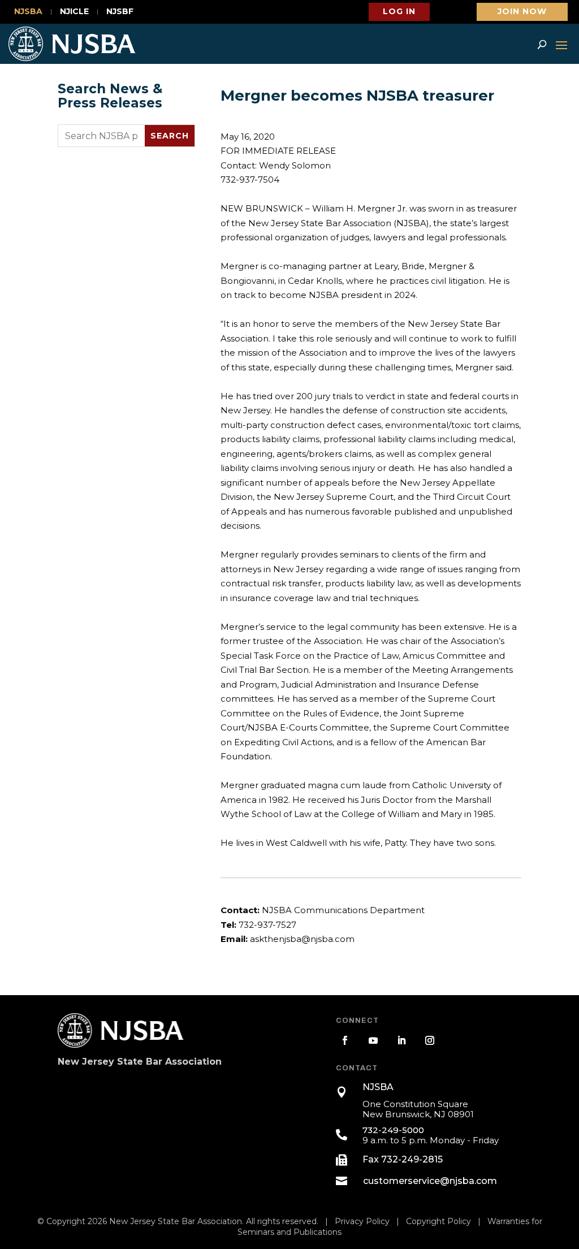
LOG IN (399, 11)
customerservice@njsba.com (430, 1180)
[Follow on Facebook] (345, 1040)
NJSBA (28, 11)
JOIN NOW (522, 11)
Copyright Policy (438, 1221)
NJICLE (74, 11)
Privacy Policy (362, 1221)
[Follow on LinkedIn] (401, 1040)
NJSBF (119, 11)
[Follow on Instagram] (430, 1040)
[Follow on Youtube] (373, 1040)
